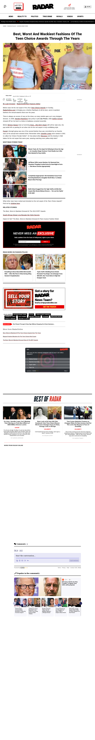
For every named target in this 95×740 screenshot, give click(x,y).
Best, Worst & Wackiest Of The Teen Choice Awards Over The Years (22, 333)
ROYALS (59, 16)
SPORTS (80, 16)
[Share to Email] (25, 99)
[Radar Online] (43, 6)
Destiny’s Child (24, 318)
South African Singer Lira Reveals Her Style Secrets (21, 215)
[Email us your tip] (19, 10)
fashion (45, 316)
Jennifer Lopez (46, 133)
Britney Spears (34, 316)
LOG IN (88, 6)
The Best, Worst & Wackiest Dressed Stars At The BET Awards (20, 340)
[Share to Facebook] (9, 99)
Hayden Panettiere (22, 26)
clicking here (15, 203)
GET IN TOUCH (49, 307)
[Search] (5, 7)
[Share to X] (14, 99)
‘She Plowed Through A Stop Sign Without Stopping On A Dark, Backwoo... (34, 324)
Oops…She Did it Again (38, 125)
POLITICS (34, 16)
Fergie (5, 131)
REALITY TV (22, 16)
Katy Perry (22, 316)
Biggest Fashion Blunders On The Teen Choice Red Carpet (19, 336)
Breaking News (56, 316)
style (31, 314)
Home (4, 26)
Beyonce (44, 136)
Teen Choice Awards (38, 108)
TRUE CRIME (47, 16)
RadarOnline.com (9, 110)
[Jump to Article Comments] (4, 99)
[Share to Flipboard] (20, 99)
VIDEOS (70, 16)
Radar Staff (8, 95)
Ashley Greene (10, 318)
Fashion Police (11, 26)
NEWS (11, 16)
